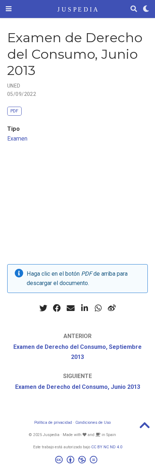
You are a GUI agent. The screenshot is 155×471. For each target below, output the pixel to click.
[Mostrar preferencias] (146, 9)
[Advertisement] (77, 205)
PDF (14, 111)
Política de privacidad (53, 422)
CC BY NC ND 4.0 (106, 447)
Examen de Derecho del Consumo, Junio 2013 (77, 386)
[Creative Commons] (77, 460)
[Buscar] (133, 9)
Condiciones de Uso (93, 422)
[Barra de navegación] (9, 9)
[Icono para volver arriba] (145, 427)
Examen (17, 138)
